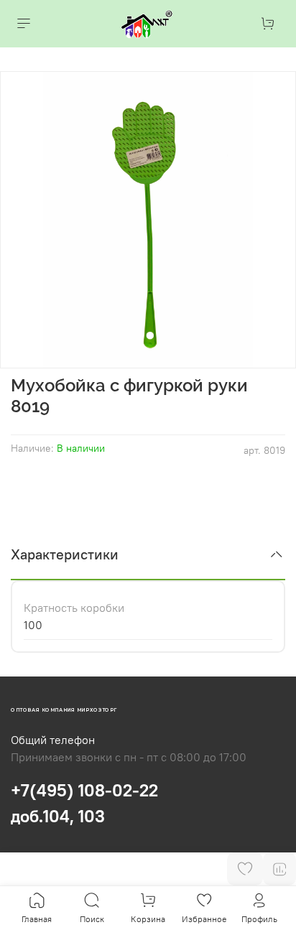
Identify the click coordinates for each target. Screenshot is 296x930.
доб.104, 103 (58, 816)
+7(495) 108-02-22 (84, 790)
